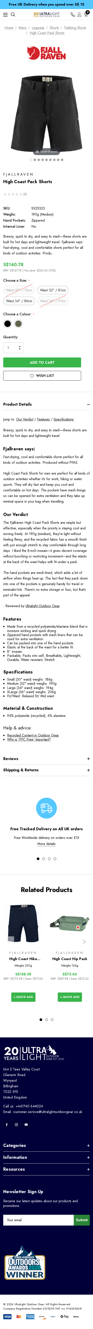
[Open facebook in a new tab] (6, 1124)
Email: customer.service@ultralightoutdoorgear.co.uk (42, 1111)
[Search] (13, 14)
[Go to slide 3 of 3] (52, 1019)
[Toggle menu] (5, 14)
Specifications (64, 419)
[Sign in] (79, 14)
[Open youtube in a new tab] (26, 1124)
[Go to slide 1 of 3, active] (41, 1019)
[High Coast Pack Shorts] (31, 160)
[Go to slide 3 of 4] (49, 858)
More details (46, 843)
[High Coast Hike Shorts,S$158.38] (23, 923)
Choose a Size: (16, 280)
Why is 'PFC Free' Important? (29, 739)
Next (84, 941)
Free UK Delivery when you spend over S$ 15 (46, 4)
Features (43, 419)
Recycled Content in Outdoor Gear (33, 735)
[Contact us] (73, 14)
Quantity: (10, 337)
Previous (8, 941)
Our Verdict (24, 419)
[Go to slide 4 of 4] (55, 858)
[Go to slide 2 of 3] (46, 1019)
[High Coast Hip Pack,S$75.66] (70, 923)
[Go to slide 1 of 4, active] (38, 858)
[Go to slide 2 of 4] (43, 858)
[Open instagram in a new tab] (16, 1124)
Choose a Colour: (18, 314)
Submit (82, 1220)
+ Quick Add (23, 997)
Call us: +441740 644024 (23, 1106)
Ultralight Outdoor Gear (43, 605)
